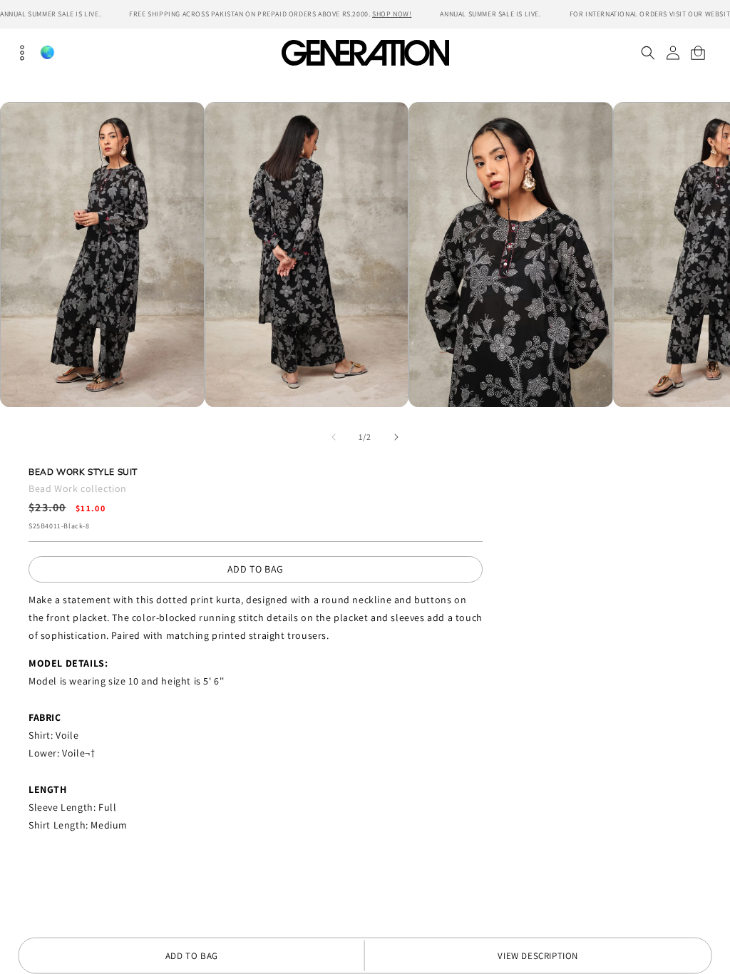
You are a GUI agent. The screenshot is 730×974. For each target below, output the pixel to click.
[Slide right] (396, 437)
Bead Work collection (78, 488)
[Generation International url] (365, 52)
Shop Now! (391, 14)
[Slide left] (333, 437)
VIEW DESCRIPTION (538, 956)
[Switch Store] (47, 52)
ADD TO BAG (255, 569)
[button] (647, 52)
